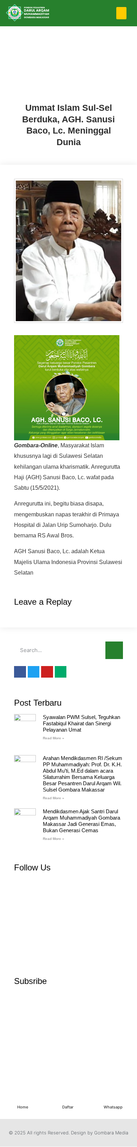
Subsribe (30, 981)
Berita (68, 59)
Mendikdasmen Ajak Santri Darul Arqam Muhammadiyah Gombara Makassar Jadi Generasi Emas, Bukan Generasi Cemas (81, 820)
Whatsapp (113, 1107)
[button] (121, 13)
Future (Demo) (68, 75)
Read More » (53, 738)
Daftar (67, 1107)
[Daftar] (68, 1099)
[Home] (22, 1099)
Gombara (68, 91)
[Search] (114, 650)
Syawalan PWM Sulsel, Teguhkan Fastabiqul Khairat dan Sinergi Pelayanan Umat (81, 723)
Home (22, 1107)
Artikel (68, 44)
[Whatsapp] (113, 1099)
